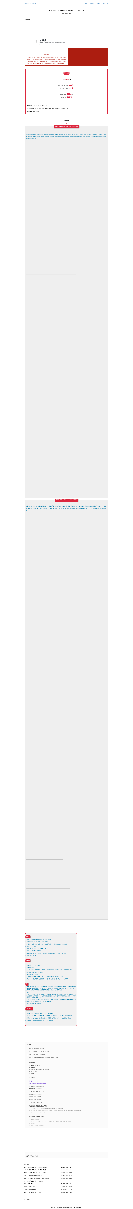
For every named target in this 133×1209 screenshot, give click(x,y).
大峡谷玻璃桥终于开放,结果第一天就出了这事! (35, 1170)
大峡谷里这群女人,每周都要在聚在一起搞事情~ (35, 1172)
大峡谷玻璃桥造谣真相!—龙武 (31, 1189)
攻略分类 (92, 3)
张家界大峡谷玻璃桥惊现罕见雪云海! (33, 1175)
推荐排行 (99, 3)
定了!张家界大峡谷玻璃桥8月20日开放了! (34, 1181)
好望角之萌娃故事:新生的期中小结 (32, 1192)
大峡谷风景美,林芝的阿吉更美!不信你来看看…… (35, 1167)
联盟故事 (105, 3)
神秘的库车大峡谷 (28, 1184)
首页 (86, 3)
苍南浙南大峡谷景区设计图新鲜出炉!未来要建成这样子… (36, 1178)
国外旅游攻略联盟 (30, 3)
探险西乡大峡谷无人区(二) (30, 1186)
